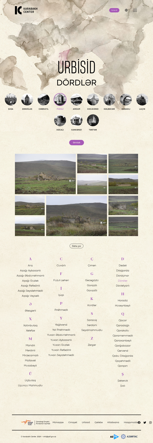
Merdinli (30, 350)
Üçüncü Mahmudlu (30, 386)
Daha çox (76, 246)
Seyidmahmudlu (91, 330)
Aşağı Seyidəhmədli (30, 291)
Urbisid (86, 422)
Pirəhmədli (61, 310)
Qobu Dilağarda (122, 356)
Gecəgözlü (92, 280)
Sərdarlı (92, 325)
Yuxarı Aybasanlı (61, 340)
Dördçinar (122, 276)
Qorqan (123, 366)
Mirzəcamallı (30, 355)
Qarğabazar (123, 346)
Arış (30, 266)
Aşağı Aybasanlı (30, 271)
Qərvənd (122, 351)
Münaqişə (58, 422)
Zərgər (92, 345)
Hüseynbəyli (122, 306)
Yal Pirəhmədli (61, 330)
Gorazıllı (92, 285)
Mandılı (30, 345)
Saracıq (92, 320)
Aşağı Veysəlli (30, 296)
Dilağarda (122, 271)
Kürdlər (92, 305)
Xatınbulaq (30, 326)
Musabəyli (30, 366)
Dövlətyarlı (122, 286)
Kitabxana (113, 422)
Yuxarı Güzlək (61, 345)
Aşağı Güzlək (30, 281)
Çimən (92, 266)
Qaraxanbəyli (122, 341)
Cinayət (72, 422)
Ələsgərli (30, 311)
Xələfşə (30, 331)
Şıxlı (122, 386)
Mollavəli (30, 361)
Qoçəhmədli (122, 361)
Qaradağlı (122, 326)
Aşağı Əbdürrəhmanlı (30, 276)
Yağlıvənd (61, 325)
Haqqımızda (131, 422)
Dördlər (122, 281)
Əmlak (76, 143)
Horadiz (123, 301)
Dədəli (123, 266)
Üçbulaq (30, 380)
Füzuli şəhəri (61, 280)
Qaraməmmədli (123, 336)
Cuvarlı (61, 266)
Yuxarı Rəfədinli (61, 350)
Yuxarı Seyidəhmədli (61, 355)
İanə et (114, 10)
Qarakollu (123, 331)
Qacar (123, 320)
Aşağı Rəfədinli (30, 286)
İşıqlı (61, 295)
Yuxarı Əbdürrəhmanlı (61, 335)
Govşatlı (92, 290)
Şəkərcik (123, 381)
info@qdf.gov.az (49, 436)
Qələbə (99, 422)
